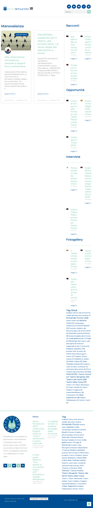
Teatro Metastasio (75, 478)
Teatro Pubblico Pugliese (77, 481)
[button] (31, 8)
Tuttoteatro (72, 395)
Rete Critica (76, 361)
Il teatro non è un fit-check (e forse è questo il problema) (76, 72)
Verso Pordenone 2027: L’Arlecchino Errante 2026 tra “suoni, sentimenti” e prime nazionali (39, 432)
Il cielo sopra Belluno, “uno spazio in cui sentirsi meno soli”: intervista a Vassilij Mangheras (38, 467)
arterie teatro (72, 320)
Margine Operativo (75, 349)
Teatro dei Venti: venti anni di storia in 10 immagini (75, 288)
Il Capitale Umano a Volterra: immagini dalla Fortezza (75, 259)
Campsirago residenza (70, 430)
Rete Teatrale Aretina (77, 460)
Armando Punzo (77, 318)
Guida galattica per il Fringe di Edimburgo (74, 442)
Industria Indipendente (79, 448)
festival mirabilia (76, 336)
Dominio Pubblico (78, 328)
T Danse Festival (76, 471)
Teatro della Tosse (76, 382)
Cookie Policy (43, 499)
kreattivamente (84, 500)
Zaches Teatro (78, 489)
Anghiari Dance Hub (75, 313)
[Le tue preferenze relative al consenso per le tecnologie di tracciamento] (89, 504)
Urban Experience (70, 486)
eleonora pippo (73, 331)
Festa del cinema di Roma (72, 437)
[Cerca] (89, 11)
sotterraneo (81, 372)
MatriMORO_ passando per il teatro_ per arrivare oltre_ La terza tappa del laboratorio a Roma (48, 44)
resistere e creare (75, 458)
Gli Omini (78, 440)
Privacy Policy (35, 499)
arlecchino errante (82, 315)
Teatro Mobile (75, 387)
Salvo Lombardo (80, 367)
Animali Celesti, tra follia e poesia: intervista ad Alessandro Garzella (77, 218)
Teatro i (70, 385)
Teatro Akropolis (79, 377)
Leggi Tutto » (10, 94)
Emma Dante (79, 435)
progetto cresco (68, 455)
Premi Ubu (72, 354)
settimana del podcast (76, 369)
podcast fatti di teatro (76, 351)
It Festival (84, 346)
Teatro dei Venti (76, 379)
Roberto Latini (67, 463)
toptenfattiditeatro (75, 392)
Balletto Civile (73, 427)
